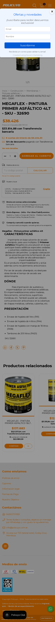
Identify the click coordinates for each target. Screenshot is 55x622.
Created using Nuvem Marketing (27, 55)
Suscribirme (27, 45)
